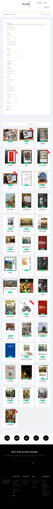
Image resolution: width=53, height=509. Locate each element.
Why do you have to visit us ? (16, 481)
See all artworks (10, 27)
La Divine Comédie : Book (10, 317)
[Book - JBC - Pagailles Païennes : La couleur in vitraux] (26, 285)
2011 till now (11, 90)
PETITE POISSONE (42, 165)
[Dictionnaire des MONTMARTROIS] (26, 329)
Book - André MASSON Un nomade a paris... (43, 273)
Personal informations (25, 483)
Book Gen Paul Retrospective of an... (10, 274)
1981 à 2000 (11, 87)
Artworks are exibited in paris (45, 485)
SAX (10, 187)
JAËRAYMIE (26, 316)
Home (40, 14)
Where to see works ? (16, 486)
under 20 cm (11, 73)
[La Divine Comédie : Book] (10, 307)
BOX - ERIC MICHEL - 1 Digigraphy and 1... (10, 167)
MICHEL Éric (10, 165)
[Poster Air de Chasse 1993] (10, 243)
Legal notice (34, 487)
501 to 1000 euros (12, 44)
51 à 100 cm (11, 81)
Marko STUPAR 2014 (10, 382)
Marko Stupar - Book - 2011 (10, 426)
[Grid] (5, 124)
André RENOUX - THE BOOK (26, 252)
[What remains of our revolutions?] (43, 243)
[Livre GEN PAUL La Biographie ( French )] (43, 285)
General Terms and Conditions (36, 481)
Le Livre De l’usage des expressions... (26, 318)
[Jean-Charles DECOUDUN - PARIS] (26, 350)
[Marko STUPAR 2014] (10, 372)
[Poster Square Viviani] (10, 222)
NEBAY (26, 165)
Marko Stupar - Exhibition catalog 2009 (43, 383)
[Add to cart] (17, 130)
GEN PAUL (10, 272)
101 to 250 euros (12, 43)
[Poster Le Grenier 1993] (43, 222)
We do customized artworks (16, 491)
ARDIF (9, 35)
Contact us (34, 484)
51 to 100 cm (11, 71)
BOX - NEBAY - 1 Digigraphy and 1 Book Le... (26, 167)
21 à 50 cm (11, 79)
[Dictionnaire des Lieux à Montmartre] (43, 329)
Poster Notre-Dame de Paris (10, 210)
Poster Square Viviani (10, 232)
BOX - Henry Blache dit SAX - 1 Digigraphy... (10, 189)
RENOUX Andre (42, 187)
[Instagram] (13, 495)
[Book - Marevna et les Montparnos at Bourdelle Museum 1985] (10, 285)
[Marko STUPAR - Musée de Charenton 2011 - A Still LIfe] (26, 394)
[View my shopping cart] (46, 2)
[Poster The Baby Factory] (43, 178)
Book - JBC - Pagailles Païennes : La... (26, 295)
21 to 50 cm (11, 69)
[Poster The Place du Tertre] (26, 222)
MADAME (43, 143)
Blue (9, 109)
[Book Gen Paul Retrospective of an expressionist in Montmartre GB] (10, 263)
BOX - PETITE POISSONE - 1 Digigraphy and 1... (42, 167)
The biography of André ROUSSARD (26, 382)
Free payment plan (45, 493)
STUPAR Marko (10, 380)
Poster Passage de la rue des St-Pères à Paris (42, 211)
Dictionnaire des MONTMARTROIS (26, 339)
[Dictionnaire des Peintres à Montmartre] (10, 350)
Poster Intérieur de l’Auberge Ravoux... (26, 211)
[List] (7, 124)
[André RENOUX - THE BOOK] (26, 243)
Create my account (26, 480)
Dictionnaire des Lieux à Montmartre (42, 339)
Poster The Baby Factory (42, 188)
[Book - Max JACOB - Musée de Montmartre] (26, 263)
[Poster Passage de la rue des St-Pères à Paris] (43, 200)
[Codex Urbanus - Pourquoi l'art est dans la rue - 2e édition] (43, 307)
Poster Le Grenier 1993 (43, 232)
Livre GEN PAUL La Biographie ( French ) (42, 296)
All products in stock (45, 481)
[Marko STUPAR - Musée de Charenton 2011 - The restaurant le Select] (10, 394)
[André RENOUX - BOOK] (43, 350)
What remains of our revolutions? (42, 252)
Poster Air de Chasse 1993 (10, 252)
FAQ (33, 485)
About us (14, 484)
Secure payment (45, 495)
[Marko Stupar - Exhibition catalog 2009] (43, 372)
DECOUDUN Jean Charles (26, 359)
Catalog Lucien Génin (10, 339)
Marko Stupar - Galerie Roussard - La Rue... (42, 405)
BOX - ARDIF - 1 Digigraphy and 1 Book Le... (26, 145)
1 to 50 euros (11, 41)
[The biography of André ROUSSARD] (26, 372)
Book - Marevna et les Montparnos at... (10, 295)
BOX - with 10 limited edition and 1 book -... (10, 144)
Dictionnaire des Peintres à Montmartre (10, 360)
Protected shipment (46, 492)
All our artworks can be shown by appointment (46, 489)
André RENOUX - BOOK (42, 360)
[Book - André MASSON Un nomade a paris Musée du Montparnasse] (43, 263)
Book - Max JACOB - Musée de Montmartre (26, 273)
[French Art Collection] (26, 4)
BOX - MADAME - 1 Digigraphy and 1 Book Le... (42, 145)
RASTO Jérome (10, 316)
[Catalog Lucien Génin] (10, 329)
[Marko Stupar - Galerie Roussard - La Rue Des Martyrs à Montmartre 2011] (43, 394)
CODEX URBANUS (42, 316)
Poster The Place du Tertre (26, 232)
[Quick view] (17, 134)
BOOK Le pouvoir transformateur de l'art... (26, 188)
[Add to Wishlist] (17, 137)
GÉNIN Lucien (10, 338)
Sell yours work (16, 489)
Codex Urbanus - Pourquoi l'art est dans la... (43, 318)
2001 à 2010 (11, 88)
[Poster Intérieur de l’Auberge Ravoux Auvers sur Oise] (26, 200)
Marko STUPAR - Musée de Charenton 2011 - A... (26, 405)
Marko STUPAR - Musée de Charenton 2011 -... (10, 405)
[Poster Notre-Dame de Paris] (10, 200)
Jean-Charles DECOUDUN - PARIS (26, 361)
